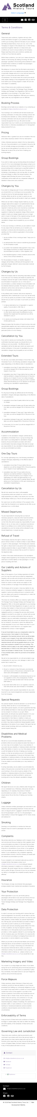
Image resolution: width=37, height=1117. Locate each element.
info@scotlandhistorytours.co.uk (17, 109)
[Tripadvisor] (32, 20)
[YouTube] (28, 20)
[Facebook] (25, 20)
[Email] (21, 20)
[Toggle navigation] (5, 20)
